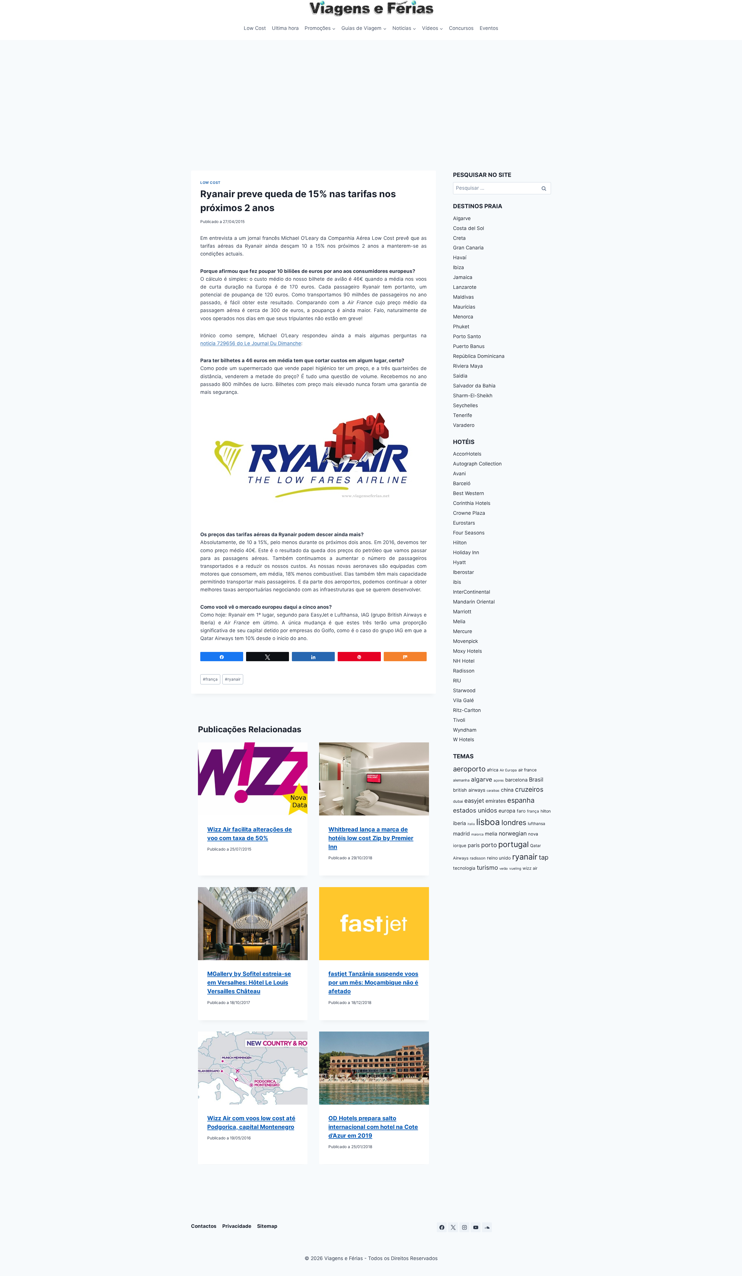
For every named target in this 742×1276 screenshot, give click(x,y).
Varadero (463, 425)
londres (513, 822)
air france (527, 770)
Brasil (536, 779)
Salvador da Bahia (474, 386)
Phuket (461, 326)
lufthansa (536, 823)
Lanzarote (465, 287)
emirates (495, 801)
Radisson (463, 671)
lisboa (488, 822)
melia (491, 834)
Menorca (463, 317)
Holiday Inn (466, 552)
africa (492, 770)
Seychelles (465, 405)
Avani (459, 473)
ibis (457, 582)
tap (543, 857)
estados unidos (475, 810)
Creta (459, 238)
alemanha (461, 780)
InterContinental (471, 592)
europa (507, 811)
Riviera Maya (468, 366)
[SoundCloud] (487, 1227)
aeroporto (469, 769)
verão (503, 869)
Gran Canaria (468, 248)
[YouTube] (476, 1227)
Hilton (460, 542)
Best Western (468, 493)
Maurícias (464, 307)
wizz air (530, 868)
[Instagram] (464, 1227)
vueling (515, 869)
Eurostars (464, 523)
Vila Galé (463, 700)
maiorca (477, 834)
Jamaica (462, 277)
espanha (520, 800)
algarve (481, 779)
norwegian (513, 833)
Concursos (461, 28)
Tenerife (462, 415)
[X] (453, 1227)
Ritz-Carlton (467, 710)
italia (471, 824)
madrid (461, 834)
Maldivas (463, 297)
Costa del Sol (468, 228)
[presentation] (253, 778)
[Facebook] (442, 1227)
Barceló (461, 483)
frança (210, 679)
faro (521, 811)
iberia (459, 823)
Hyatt (459, 562)
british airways (469, 790)
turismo (487, 867)
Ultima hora (285, 28)
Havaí (459, 257)
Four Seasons (469, 533)
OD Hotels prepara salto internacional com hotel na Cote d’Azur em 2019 (373, 1127)
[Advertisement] (371, 103)
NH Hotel (463, 661)
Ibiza (458, 267)
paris (474, 845)
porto (489, 845)
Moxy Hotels (467, 651)
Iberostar (463, 572)
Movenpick (465, 641)
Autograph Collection (477, 464)
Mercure (462, 631)
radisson (477, 858)
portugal (513, 844)
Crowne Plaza (469, 513)
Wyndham (465, 730)
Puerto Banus (469, 346)
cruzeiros (529, 789)
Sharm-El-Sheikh (472, 395)
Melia (459, 621)
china (507, 790)
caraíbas (493, 791)
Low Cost (255, 28)
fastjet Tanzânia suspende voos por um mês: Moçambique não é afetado (373, 982)
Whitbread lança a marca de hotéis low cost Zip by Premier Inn (370, 838)
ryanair (233, 679)
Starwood (464, 690)
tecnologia (464, 868)
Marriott (462, 612)
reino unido (499, 858)
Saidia (460, 376)
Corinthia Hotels (471, 503)
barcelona (516, 780)
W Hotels (463, 739)
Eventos (489, 28)
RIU (457, 681)
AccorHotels (467, 454)
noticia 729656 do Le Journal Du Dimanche (250, 343)
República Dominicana (479, 356)
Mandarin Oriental (474, 602)
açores (499, 780)
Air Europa (508, 770)
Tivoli (459, 720)
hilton (546, 811)
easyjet (474, 800)
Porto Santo (467, 336)
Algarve (462, 218)
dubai (458, 801)
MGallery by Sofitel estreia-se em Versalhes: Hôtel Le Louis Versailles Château (249, 982)
